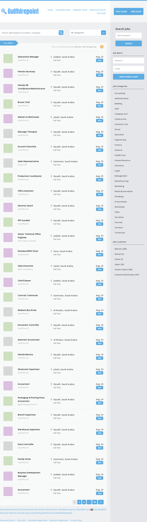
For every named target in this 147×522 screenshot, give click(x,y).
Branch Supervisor (27, 414)
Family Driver (24, 459)
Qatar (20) (119, 264)
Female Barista (25, 354)
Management (121, 176)
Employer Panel (80, 9)
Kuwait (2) (119, 254)
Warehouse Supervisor (29, 429)
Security (118, 222)
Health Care (120, 155)
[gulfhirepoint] (20, 11)
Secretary (119, 217)
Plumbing (119, 196)
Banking (118, 103)
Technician (120, 232)
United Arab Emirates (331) (127, 274)
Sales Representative (28, 161)
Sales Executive (25, 265)
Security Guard (25, 205)
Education (119, 134)
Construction (120, 119)
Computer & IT (121, 114)
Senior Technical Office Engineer (29, 236)
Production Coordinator (30, 176)
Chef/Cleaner (24, 280)
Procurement (121, 201)
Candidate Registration (38, 520)
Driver (117, 129)
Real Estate (120, 207)
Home (50, 9)
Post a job (121, 11)
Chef (117, 108)
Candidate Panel (63, 9)
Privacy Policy (76, 520)
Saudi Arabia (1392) (123, 269)
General (118, 150)
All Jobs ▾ (8, 43)
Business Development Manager (29, 474)
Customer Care (121, 124)
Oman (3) (119, 259)
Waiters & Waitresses (28, 117)
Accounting (120, 93)
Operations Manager (28, 56)
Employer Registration (58, 520)
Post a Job (101, 13)
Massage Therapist (27, 131)
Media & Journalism (124, 191)
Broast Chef (24, 102)
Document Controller (28, 325)
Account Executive (27, 146)
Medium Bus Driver (27, 310)
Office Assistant (26, 190)
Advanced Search (97, 9)
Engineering (120, 139)
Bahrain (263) (121, 249)
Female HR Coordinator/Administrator (31, 87)
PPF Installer (24, 220)
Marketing (119, 186)
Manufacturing (121, 181)
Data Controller (26, 444)
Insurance (119, 165)
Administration (121, 98)
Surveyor (119, 227)
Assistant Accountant (29, 339)
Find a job (136, 11)
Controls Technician (28, 295)
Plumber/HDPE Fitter (28, 251)
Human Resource (122, 160)
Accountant (24, 384)
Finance (118, 145)
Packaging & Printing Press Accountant (31, 399)
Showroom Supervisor (29, 369)
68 (95, 502)
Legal (117, 170)
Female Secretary (26, 71)
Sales (117, 212)
